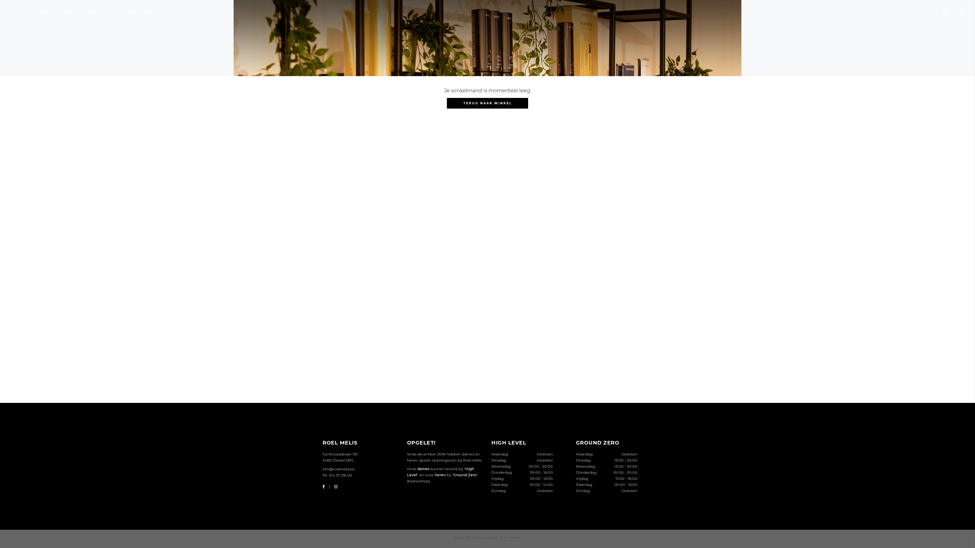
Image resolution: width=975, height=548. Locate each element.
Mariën (515, 537)
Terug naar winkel (487, 103)
